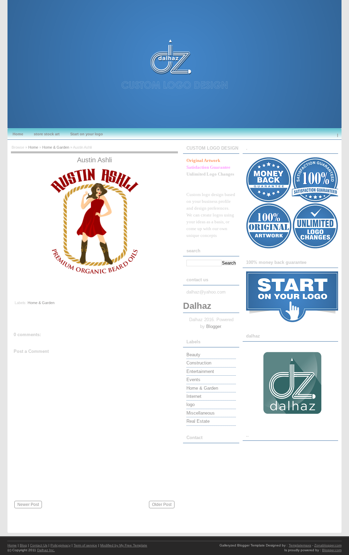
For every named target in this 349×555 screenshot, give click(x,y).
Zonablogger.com (328, 545)
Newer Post (28, 504)
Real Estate (198, 421)
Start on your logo (86, 134)
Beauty (193, 354)
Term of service (85, 545)
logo (190, 404)
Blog (23, 545)
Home (18, 134)
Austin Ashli (94, 159)
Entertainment (200, 371)
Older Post (161, 504)
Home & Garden (55, 147)
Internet (193, 396)
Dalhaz (197, 306)
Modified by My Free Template (123, 545)
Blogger (213, 326)
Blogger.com (332, 550)
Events (193, 379)
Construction (198, 362)
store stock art (47, 134)
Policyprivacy (60, 545)
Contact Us (38, 545)
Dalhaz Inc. (46, 550)
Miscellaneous (200, 413)
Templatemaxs (300, 545)
